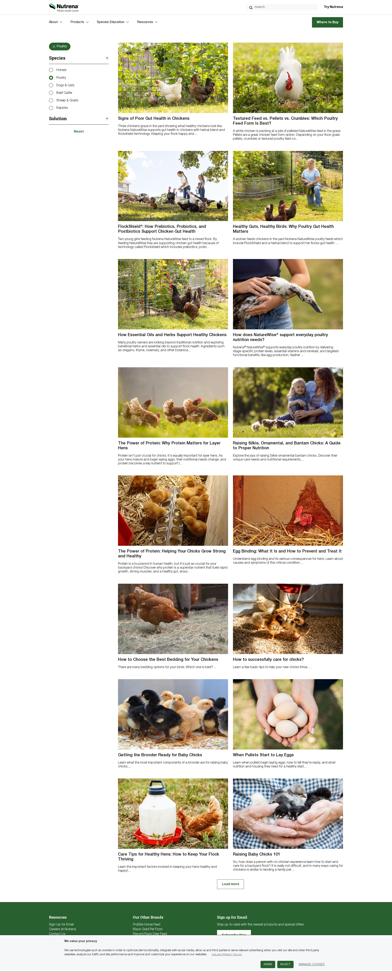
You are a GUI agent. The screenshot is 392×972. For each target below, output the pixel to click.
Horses (61, 70)
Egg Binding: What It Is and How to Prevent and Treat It (287, 551)
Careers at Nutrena (62, 929)
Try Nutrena (333, 7)
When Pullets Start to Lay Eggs (263, 755)
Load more (230, 884)
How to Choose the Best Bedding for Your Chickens (168, 660)
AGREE (268, 964)
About (53, 22)
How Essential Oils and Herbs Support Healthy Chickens (172, 335)
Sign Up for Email (61, 924)
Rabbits (62, 108)
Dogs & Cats (65, 85)
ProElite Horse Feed (146, 924)
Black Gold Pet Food (147, 929)
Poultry (61, 77)
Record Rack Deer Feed (150, 934)
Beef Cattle (64, 93)
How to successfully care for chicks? (268, 660)
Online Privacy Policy (227, 954)
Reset (79, 131)
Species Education (110, 22)
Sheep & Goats (67, 100)
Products (77, 22)
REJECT (285, 964)
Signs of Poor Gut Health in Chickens (153, 119)
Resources (145, 22)
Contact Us (57, 934)
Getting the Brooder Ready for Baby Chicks (160, 755)
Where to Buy (327, 22)
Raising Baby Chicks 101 (256, 854)
